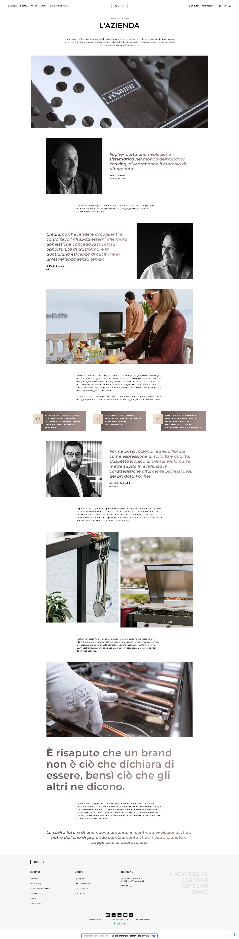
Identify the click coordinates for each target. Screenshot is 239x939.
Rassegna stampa (83, 883)
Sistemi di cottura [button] (59, 6)
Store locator (36, 903)
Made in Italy (35, 883)
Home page (114, 18)
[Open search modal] (230, 6)
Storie (33, 898)
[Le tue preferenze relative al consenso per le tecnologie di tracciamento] (234, 934)
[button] (207, 6)
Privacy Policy (120, 923)
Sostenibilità (35, 893)
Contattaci (80, 893)
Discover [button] (194, 6)
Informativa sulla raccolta (96, 936)
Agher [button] (34, 6)
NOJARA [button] (24, 6)
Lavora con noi (81, 888)
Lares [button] (44, 6)
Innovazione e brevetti (40, 888)
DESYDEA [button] (12, 6)
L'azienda (34, 878)
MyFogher (79, 878)
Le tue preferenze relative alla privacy (130, 936)
